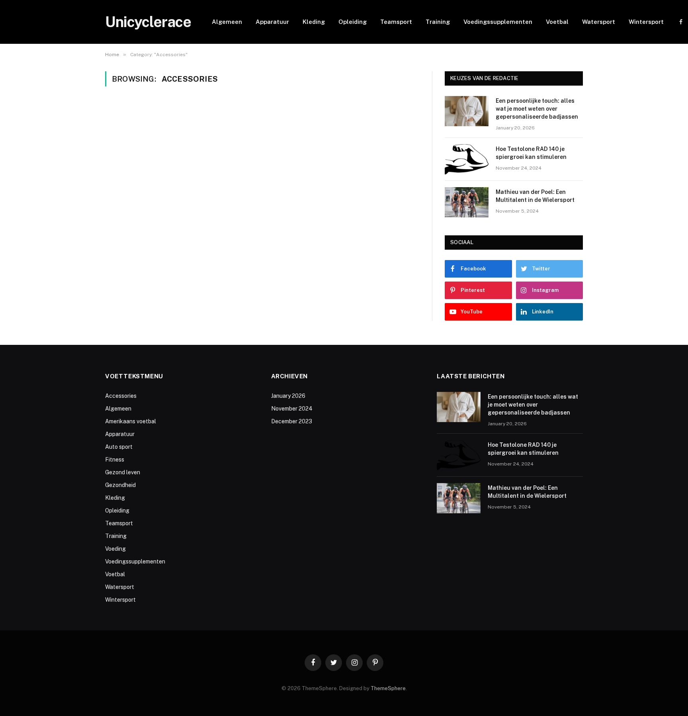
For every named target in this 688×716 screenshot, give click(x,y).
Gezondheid (120, 485)
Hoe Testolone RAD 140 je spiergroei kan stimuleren (531, 153)
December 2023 (291, 421)
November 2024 (292, 408)
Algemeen (227, 21)
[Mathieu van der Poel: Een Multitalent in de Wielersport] (467, 202)
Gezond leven (122, 472)
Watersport (598, 21)
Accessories (121, 396)
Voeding (115, 549)
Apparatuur (272, 21)
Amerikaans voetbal (130, 421)
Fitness (114, 459)
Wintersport (646, 21)
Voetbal (557, 21)
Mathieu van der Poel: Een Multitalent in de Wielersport (535, 196)
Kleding (314, 21)
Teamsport (396, 21)
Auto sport (119, 447)
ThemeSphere (388, 688)
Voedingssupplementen (497, 21)
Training (438, 21)
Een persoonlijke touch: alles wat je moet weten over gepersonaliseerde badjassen (537, 109)
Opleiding (352, 21)
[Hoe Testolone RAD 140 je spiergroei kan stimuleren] (467, 159)
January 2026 (288, 396)
